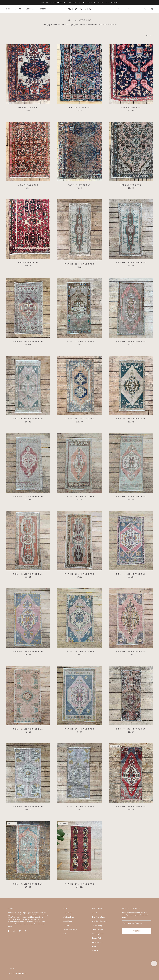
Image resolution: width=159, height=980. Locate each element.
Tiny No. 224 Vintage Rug (131, 419)
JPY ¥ (117, 9)
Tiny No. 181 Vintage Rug (131, 652)
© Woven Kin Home (18, 973)
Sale (64, 934)
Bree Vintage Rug (131, 185)
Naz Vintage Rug (131, 107)
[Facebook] (8, 931)
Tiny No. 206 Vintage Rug (79, 496)
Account (128, 9)
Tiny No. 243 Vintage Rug (28, 341)
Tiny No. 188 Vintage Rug (28, 651)
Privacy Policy (97, 942)
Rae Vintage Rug (28, 262)
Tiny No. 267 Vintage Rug (131, 729)
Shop (8, 9)
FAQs (94, 946)
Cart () (148, 9)
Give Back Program (99, 921)
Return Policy (97, 938)
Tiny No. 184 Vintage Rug (79, 651)
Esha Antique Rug (28, 107)
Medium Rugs (68, 917)
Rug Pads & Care (98, 917)
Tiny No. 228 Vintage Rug (28, 419)
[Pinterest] (20, 931)
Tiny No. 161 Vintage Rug (131, 806)
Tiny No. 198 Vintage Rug (28, 574)
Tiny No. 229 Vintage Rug (131, 341)
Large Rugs (67, 913)
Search (138, 9)
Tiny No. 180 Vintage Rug (28, 729)
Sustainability (97, 925)
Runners (66, 925)
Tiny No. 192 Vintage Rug (79, 574)
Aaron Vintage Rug (79, 185)
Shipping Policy (97, 934)
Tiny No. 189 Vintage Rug (131, 574)
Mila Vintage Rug (28, 185)
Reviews (42, 9)
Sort (149, 35)
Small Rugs (67, 921)
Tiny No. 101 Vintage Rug (79, 884)
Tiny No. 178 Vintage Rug (79, 729)
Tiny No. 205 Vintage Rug (131, 496)
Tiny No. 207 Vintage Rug (28, 496)
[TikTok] (25, 931)
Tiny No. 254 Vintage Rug (131, 262)
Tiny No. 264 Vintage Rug (28, 806)
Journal (30, 9)
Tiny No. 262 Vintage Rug (79, 806)
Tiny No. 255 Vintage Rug (79, 264)
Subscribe (137, 931)
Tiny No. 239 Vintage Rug (79, 341)
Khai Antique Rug (79, 107)
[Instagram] (14, 931)
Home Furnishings (70, 929)
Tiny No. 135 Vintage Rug (28, 884)
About (18, 9)
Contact (95, 951)
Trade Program (97, 929)
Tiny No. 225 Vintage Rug (79, 419)
